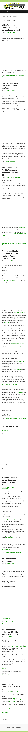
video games (18, 678)
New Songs (20, 243)
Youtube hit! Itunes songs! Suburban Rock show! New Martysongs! (9, 481)
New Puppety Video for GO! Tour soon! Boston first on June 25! (10, 171)
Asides (7, 242)
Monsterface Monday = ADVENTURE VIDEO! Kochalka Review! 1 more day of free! (11, 255)
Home (3, 11)
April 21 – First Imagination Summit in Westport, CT (11, 686)
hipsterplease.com (17, 369)
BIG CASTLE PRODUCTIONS (19, 646)
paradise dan (5, 430)
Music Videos (19, 75)
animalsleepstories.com (19, 312)
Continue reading (6, 238)
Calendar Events (10, 711)
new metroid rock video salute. (9, 559)
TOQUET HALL (12, 701)
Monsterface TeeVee (10, 75)
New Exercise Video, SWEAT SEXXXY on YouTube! (10, 85)
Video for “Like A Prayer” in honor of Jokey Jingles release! (11, 27)
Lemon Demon (5, 699)
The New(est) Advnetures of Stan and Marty (12, 653)
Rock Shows (18, 552)
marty (15, 260)
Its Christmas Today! (10, 426)
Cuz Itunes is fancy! (16, 346)
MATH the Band (16, 698)
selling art (6, 322)
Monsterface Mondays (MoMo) (16, 242)
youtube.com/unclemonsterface (9, 280)
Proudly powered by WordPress (14, 727)
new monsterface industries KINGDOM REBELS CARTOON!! (10, 632)
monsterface (5, 33)
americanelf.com (21, 361)
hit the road (20, 392)
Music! (8, 11)
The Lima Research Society (15, 699)
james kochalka (6, 269)
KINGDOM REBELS (11, 519)
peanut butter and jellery (10, 537)
